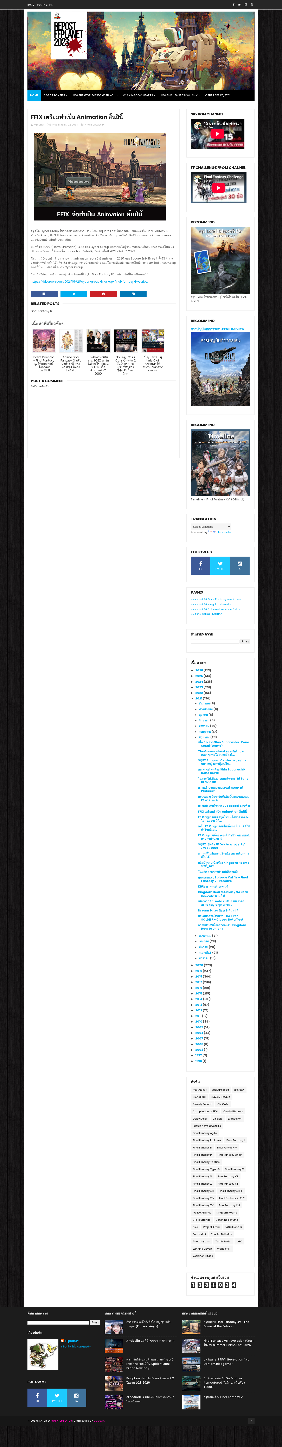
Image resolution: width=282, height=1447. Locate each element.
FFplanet (72, 1341)
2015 (199, 993)
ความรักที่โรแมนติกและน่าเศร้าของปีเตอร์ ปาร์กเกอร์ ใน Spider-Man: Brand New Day (149, 1363)
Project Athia (211, 1227)
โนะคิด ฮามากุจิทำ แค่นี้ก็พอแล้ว (218, 872)
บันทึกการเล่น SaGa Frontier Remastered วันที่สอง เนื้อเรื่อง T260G (224, 1382)
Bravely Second (202, 1104)
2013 (199, 1005)
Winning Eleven (202, 1248)
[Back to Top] (251, 1421)
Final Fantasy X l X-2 (232, 1198)
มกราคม (204, 958)
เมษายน (204, 941)
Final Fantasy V (234, 1169)
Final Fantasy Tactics (206, 1162)
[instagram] (245, 4)
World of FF (224, 1248)
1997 (199, 1055)
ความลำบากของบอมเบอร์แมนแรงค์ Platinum (220, 789)
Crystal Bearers (233, 1111)
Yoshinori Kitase (203, 1256)
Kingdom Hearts (227, 1212)
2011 (198, 1016)
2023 (199, 687)
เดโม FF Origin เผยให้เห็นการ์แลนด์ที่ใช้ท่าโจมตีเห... (224, 828)
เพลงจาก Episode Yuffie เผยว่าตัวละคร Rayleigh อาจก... (221, 903)
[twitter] (239, 4)
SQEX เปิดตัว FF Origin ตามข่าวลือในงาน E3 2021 (223, 846)
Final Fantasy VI (202, 1176)
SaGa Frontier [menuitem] (54, 95)
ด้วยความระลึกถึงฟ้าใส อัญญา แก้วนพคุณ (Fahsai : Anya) (148, 1324)
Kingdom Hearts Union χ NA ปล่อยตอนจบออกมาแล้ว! (223, 894)
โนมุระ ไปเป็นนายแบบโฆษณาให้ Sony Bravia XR (223, 780)
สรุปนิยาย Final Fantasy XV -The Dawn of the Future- (226, 1324)
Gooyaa (99, 1420)
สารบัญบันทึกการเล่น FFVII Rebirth (217, 329)
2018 (199, 976)
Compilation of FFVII (205, 1111)
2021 (199, 698)
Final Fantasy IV (227, 1147)
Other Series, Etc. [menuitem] (218, 95)
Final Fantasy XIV (203, 1198)
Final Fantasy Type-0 (206, 1169)
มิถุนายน (204, 737)
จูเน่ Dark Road (220, 1089)
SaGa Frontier (233, 1227)
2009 (199, 1027)
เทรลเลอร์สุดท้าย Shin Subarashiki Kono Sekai (222, 771)
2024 (199, 682)
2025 (199, 676)
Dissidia (218, 1118)
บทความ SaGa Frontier (206, 614)
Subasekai (199, 1234)
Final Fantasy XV (203, 1205)
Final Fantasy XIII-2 (231, 1191)
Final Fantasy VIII (228, 1176)
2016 (199, 988)
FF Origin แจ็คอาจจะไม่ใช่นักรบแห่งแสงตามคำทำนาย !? (224, 837)
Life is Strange (202, 1220)
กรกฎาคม (205, 732)
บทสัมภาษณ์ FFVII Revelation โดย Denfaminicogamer (226, 1361)
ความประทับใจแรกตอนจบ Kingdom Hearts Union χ (222, 927)
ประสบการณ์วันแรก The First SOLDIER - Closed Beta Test (220, 918)
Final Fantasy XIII (203, 1191)
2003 (199, 1050)
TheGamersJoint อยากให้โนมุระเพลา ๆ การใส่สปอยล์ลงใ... (221, 753)
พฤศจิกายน (206, 709)
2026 (199, 670)
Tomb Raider (223, 1241)
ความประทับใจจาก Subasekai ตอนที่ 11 (224, 806)
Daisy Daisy (200, 1118)
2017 (199, 982)
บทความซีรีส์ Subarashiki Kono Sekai (215, 609)
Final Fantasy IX (94, 124)
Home (30, 4)
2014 (199, 999)
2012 (199, 1010)
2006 (199, 1044)
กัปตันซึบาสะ (200, 1089)
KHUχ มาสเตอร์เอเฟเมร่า (214, 886)
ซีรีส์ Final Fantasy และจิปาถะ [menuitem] (180, 95)
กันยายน (204, 720)
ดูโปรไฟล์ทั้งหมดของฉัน (76, 1346)
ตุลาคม (204, 715)
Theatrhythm (201, 1241)
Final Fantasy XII (228, 1183)
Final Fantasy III (202, 1147)
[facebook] (233, 4)
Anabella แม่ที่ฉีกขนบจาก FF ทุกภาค (150, 1341)
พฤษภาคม (205, 936)
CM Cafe (223, 1104)
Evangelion (235, 1118)
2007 (199, 1038)
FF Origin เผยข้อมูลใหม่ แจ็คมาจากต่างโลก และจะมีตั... (223, 819)
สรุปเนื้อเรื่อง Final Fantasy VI (224, 1397)
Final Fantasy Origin (230, 1155)
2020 (199, 965)
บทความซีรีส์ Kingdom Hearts (211, 604)
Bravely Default (220, 1097)
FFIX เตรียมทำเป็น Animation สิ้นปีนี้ (222, 811)
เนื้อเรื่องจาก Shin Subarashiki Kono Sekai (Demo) (223, 744)
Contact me (44, 4)
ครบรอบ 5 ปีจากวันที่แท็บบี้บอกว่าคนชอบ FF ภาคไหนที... (223, 798)
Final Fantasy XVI (229, 1205)
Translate (224, 532)
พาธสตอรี (239, 1089)
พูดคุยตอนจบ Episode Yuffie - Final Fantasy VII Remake (223, 879)
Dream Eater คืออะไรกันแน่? (218, 910)
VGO (239, 1241)
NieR (195, 1227)
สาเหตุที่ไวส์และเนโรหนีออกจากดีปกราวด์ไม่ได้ (223, 855)
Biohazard (199, 1097)
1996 (199, 1061)
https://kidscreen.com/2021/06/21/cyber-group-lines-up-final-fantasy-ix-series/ (90, 282)
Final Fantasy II (235, 1140)
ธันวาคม (204, 703)
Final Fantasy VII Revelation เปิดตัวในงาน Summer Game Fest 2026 (229, 1343)
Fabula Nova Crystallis (207, 1126)
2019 (199, 971)
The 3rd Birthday (221, 1234)
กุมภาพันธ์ (205, 952)
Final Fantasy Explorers (207, 1140)
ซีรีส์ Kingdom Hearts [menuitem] (138, 95)
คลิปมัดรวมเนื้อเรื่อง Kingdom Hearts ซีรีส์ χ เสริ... (223, 864)
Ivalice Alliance (202, 1212)
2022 (199, 693)
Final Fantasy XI (202, 1183)
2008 (199, 1033)
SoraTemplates (61, 1420)
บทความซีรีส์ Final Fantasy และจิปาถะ (216, 599)
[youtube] (252, 4)
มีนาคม (204, 947)
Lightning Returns (227, 1220)
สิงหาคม (204, 726)
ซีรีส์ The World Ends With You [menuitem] (94, 95)
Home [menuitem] (34, 95)
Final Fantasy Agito (205, 1133)
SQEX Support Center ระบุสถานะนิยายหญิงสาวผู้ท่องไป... (222, 762)
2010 (199, 1021)
